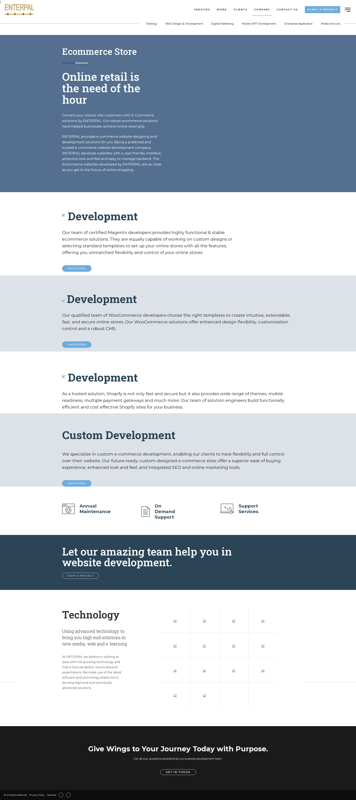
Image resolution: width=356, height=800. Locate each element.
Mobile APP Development (259, 23)
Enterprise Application (298, 23)
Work (222, 9)
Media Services (330, 23)
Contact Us (287, 9)
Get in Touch (178, 772)
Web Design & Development (184, 23)
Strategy (151, 23)
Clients (240, 9)
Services (202, 9)
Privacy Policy (36, 795)
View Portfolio (77, 268)
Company (262, 9)
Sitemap (51, 795)
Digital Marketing (222, 23)
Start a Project (322, 9)
